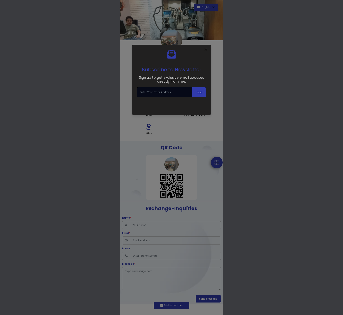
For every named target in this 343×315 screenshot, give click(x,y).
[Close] (206, 49)
